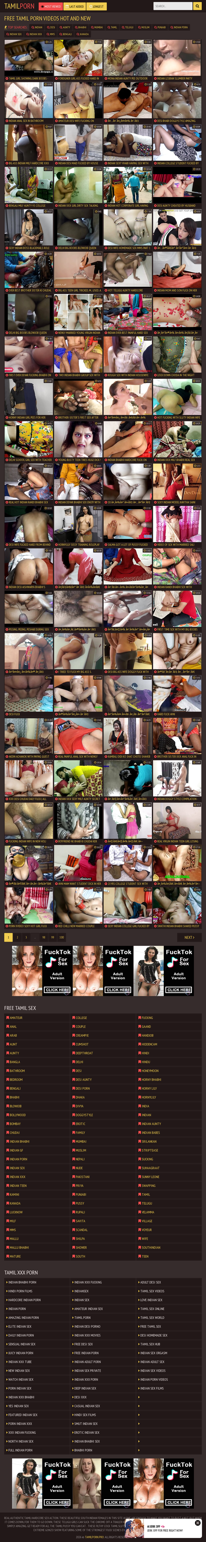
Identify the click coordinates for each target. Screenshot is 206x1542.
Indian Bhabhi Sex (87, 1441)
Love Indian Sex (151, 1300)
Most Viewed (52, 6)
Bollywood (17, 1115)
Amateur (16, 1017)
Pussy (79, 1203)
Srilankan (149, 1141)
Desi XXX (80, 1397)
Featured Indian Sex (22, 1414)
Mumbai (98, 27)
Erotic (80, 1123)
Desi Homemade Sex (153, 1335)
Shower (81, 1247)
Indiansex (81, 1291)
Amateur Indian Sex (88, 1308)
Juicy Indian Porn (20, 1353)
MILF (12, 1221)
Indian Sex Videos (153, 1370)
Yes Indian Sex (18, 1406)
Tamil (19, 6)
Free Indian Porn (86, 1353)
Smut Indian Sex (86, 1423)
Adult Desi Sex (150, 1282)
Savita (80, 1221)
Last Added (76, 6)
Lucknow (16, 1212)
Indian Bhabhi (19, 1141)
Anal (13, 1026)
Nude (79, 1168)
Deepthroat (84, 1053)
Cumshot (82, 1044)
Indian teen (18, 1185)
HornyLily (148, 1097)
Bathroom (17, 1070)
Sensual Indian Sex (21, 1344)
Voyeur (146, 1229)
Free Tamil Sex (150, 1326)
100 (62, 937)
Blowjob (15, 1106)
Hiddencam (149, 1044)
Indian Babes (150, 1132)
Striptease (149, 1150)
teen (144, 1256)
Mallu (14, 1238)
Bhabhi (82, 27)
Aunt (13, 1044)
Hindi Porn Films (20, 1291)
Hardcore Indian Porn (24, 1300)
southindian (150, 1247)
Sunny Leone (150, 1176)
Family (80, 1132)
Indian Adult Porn (87, 1361)
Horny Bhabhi (151, 1079)
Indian (38, 27)
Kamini (14, 1194)
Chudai (14, 1132)
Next (189, 937)
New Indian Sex (19, 1370)
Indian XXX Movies (87, 1335)
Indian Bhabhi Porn (22, 1282)
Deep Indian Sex (85, 1388)
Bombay (15, 1123)
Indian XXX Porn (86, 1379)
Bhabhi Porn (83, 1450)
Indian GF (16, 1150)
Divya (79, 1106)
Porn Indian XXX (20, 1423)
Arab (13, 1035)
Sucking (147, 1159)
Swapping (148, 1185)
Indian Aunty (151, 1123)
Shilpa (80, 1238)
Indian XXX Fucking (88, 1282)
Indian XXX (35, 34)
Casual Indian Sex (87, 1406)
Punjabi (161, 27)
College (81, 1017)
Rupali (80, 1212)
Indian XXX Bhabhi (21, 1397)
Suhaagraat (150, 1168)
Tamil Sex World (152, 1317)
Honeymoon (150, 1070)
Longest (98, 6)
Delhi (79, 1062)
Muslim (145, 27)
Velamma (147, 1212)
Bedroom (16, 1079)
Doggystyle (84, 1115)
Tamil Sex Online (152, 1308)
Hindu (145, 1062)
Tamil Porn (82, 1317)
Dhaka (80, 1097)
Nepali (80, 1159)
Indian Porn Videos (154, 1379)
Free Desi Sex (83, 1344)
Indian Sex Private (87, 1370)
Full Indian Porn (20, 1450)
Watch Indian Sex (20, 1379)
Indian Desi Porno (87, 1326)
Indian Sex (15, 34)
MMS (52, 34)
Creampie (82, 1035)
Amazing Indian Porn (23, 1317)
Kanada (84, 34)
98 (43, 937)
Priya (79, 1185)
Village (146, 1221)
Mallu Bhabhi (19, 1247)
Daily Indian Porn (21, 1335)
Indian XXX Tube (20, 1361)
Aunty (66, 27)
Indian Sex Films (152, 1388)
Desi (52, 27)
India (145, 1106)
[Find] (197, 6)
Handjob (147, 1035)
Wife (144, 1238)
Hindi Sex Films (85, 1414)
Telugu (129, 27)
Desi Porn (82, 1088)
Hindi (145, 1053)
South (80, 1256)
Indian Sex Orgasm (153, 1353)
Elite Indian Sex (19, 1326)
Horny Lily (149, 1088)
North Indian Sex (20, 1441)
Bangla (14, 1062)
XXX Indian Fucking (22, 1432)
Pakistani (82, 1176)
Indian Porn (180, 27)
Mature (15, 1256)
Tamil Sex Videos (152, 1291)
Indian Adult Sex (152, 1361)
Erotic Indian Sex (86, 1432)
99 (52, 937)
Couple (80, 1026)
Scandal (81, 1229)
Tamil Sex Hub (150, 1344)
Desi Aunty (83, 1079)
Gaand (146, 1026)
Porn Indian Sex (19, 1388)
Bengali (67, 34)
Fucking (147, 1017)
